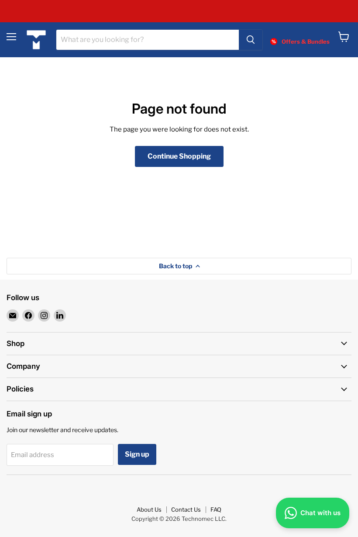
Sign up (137, 454)
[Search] (250, 40)
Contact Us (186, 509)
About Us (149, 509)
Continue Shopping (179, 156)
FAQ (215, 509)
